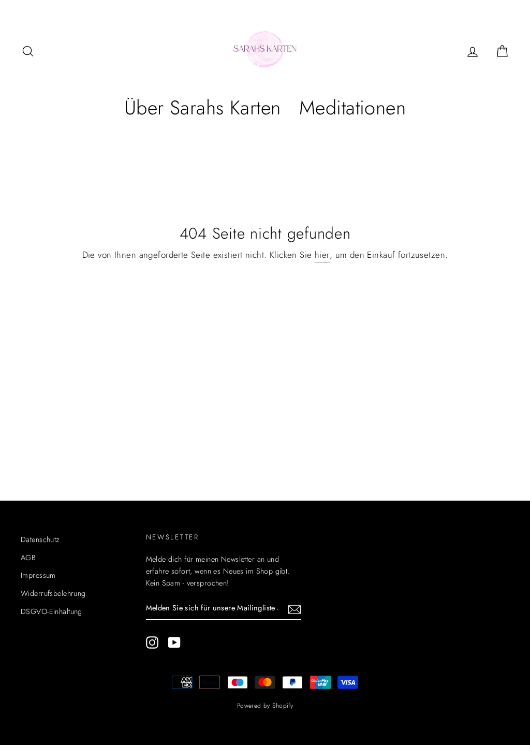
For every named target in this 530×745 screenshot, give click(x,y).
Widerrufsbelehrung (53, 593)
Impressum (38, 575)
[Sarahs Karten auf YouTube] (174, 642)
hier (322, 255)
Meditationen (352, 107)
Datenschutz (40, 539)
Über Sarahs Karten (202, 107)
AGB (28, 557)
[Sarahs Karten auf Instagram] (152, 642)
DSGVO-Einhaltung (51, 611)
